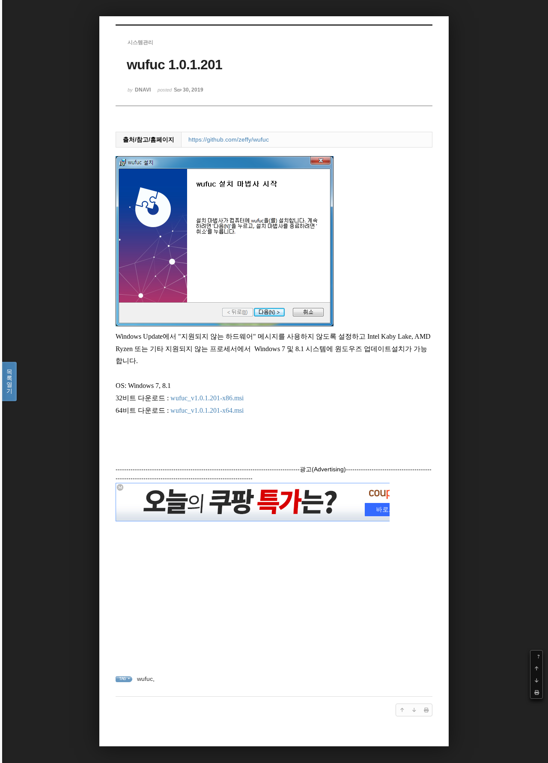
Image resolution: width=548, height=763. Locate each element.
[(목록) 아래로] (536, 680)
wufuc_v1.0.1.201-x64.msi (207, 410)
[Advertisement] (274, 584)
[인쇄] (536, 692)
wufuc (145, 678)
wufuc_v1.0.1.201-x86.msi (207, 398)
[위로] (536, 668)
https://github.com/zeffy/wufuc (228, 139)
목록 (9, 381)
